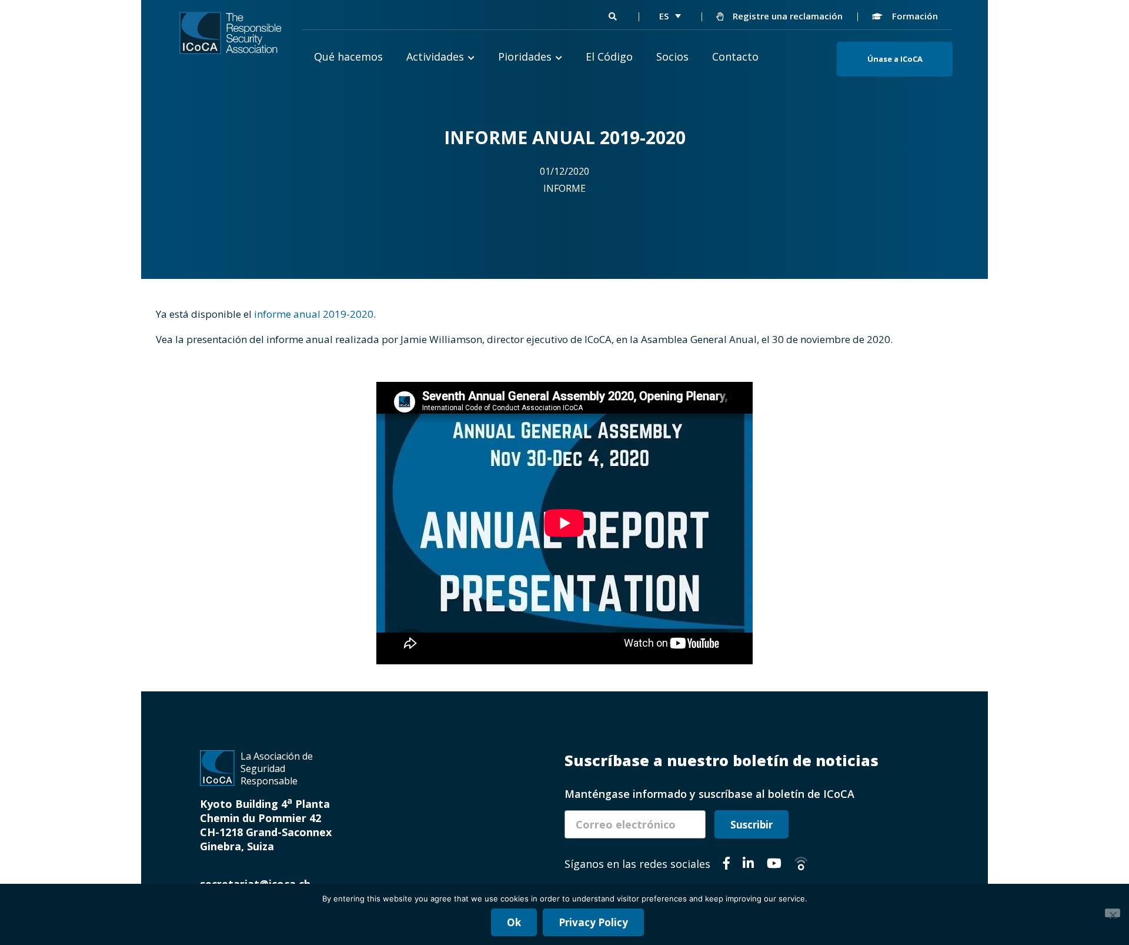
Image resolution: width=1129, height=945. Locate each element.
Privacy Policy (593, 922)
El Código (609, 56)
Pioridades (525, 56)
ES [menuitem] (664, 16)
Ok (514, 922)
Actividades (435, 56)
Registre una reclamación (786, 16)
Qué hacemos (348, 56)
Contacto (735, 56)
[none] (670, 16)
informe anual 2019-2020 (313, 314)
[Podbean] (801, 865)
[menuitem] (670, 16)
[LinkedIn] (748, 865)
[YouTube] (774, 865)
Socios (672, 56)
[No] (1112, 913)
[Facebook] (726, 865)
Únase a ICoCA (895, 59)
